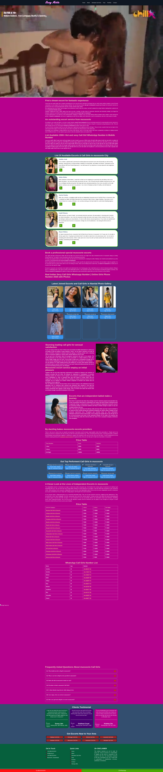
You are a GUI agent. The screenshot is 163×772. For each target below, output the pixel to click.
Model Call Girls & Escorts (52, 536)
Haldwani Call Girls (54, 737)
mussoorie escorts (84, 379)
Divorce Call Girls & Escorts (53, 557)
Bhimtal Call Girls (90, 737)
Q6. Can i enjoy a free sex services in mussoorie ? (58, 694)
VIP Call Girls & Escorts (52, 548)
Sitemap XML (75, 763)
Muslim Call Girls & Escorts (53, 522)
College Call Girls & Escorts (53, 513)
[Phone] (60, 170)
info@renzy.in (50, 753)
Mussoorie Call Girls (72, 740)
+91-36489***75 (87, 580)
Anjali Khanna (63, 213)
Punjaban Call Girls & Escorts (53, 519)
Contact (115, 2)
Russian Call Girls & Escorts (53, 510)
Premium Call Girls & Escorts (53, 551)
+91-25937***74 (87, 583)
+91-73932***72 (87, 574)
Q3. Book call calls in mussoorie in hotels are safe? (58, 680)
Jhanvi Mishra (63, 232)
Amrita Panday (63, 195)
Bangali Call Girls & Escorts (53, 528)
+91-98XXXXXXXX (51, 751)
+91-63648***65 (87, 577)
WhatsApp (123, 770)
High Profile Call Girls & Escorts (54, 545)
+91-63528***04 (87, 595)
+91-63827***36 (87, 598)
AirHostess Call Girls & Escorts (54, 554)
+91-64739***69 (87, 586)
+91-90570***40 (87, 569)
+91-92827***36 (87, 589)
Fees (104, 2)
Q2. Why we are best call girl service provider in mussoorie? (61, 675)
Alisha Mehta (63, 177)
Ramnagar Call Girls (72, 737)
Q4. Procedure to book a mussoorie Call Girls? (58, 685)
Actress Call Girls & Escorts (53, 539)
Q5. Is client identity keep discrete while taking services (60, 690)
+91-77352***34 (87, 572)
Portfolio (109, 2)
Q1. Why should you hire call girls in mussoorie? (58, 671)
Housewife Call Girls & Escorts (54, 531)
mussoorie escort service (66, 436)
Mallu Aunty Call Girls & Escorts (54, 542)
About (88, 2)
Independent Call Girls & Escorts (54, 533)
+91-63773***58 (87, 592)
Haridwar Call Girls (54, 740)
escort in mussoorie (89, 387)
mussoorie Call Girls (108, 737)
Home (83, 2)
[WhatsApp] (73, 170)
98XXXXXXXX (41, 770)
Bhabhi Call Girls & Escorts (53, 516)
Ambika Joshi (63, 159)
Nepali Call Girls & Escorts (52, 525)
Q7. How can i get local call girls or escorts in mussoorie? (60, 699)
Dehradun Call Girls (96, 2)
